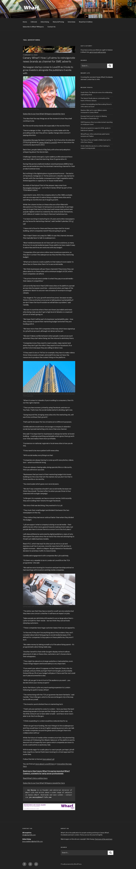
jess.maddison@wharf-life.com (32, 841)
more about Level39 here (45, 764)
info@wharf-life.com (29, 835)
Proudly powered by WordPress (71, 864)
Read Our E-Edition (85, 22)
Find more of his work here (103, 839)
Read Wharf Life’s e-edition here (35, 778)
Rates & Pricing (58, 22)
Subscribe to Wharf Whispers (33, 27)
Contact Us (51, 27)
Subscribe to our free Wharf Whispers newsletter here (44, 114)
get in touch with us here (98, 52)
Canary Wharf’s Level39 (48, 142)
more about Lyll (48, 759)
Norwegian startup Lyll (31, 188)
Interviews (71, 22)
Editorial (34, 22)
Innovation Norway (30, 140)
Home (25, 22)
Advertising (45, 22)
